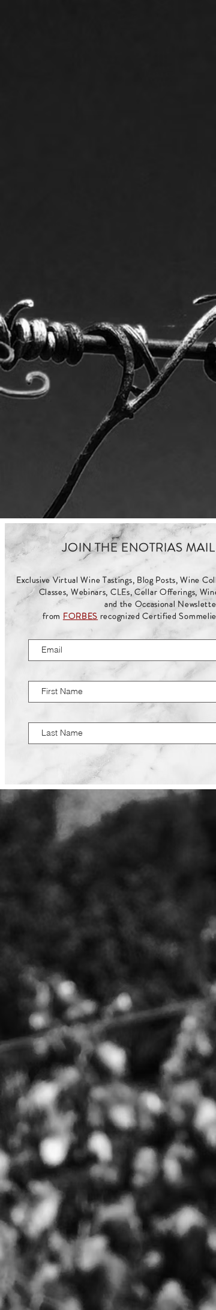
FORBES (80, 616)
